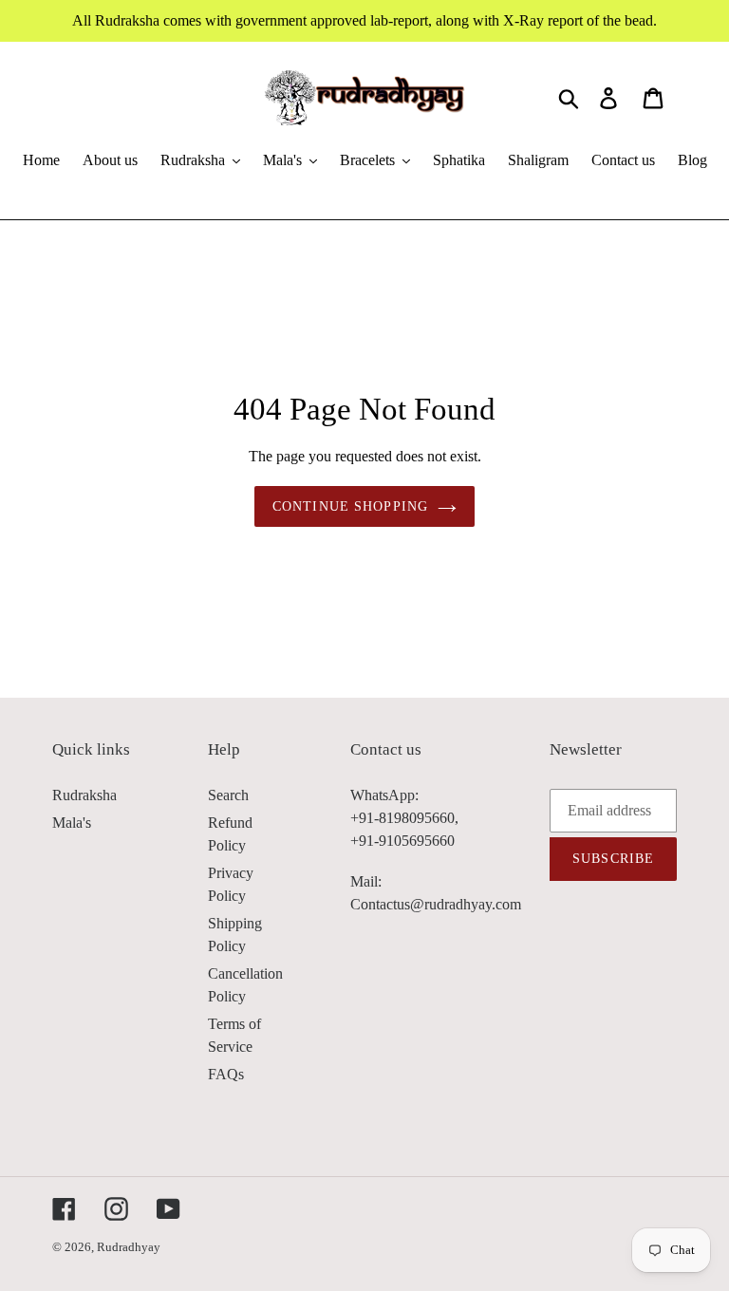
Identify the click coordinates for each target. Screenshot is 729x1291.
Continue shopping (350, 506)
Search (228, 795)
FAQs (226, 1074)
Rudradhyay (128, 1247)
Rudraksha (84, 795)
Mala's (71, 822)
